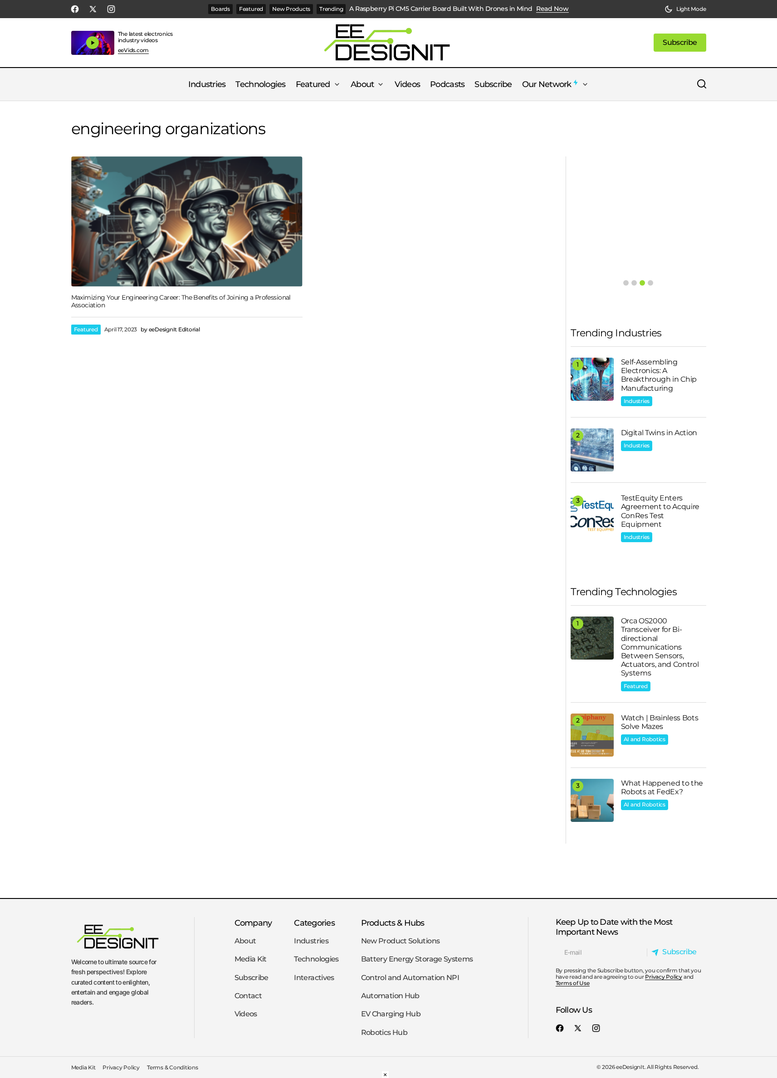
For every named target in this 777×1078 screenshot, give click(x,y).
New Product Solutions (400, 941)
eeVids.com (133, 50)
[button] (685, 9)
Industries (637, 401)
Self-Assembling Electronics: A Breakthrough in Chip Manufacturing (659, 375)
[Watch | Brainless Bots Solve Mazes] (592, 735)
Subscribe (252, 977)
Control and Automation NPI (410, 977)
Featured (251, 8)
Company (253, 923)
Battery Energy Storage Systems (417, 959)
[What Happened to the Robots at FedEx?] (592, 800)
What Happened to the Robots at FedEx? (662, 787)
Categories (314, 923)
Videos (246, 1014)
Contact (248, 995)
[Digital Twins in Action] (592, 449)
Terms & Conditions (172, 1067)
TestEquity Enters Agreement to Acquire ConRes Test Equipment (660, 511)
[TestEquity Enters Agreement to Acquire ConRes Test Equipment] (592, 515)
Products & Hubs (393, 923)
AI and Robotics (644, 739)
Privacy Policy (663, 976)
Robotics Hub (384, 1032)
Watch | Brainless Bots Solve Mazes (660, 722)
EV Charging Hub (390, 1014)
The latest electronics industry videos (145, 37)
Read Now (552, 9)
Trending (331, 8)
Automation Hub (390, 995)
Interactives (314, 977)
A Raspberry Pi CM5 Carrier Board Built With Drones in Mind (441, 9)
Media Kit (251, 959)
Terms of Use (573, 983)
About (245, 941)
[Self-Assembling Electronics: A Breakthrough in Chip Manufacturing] (592, 379)
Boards (220, 8)
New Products (291, 8)
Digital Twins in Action (659, 432)
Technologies (316, 959)
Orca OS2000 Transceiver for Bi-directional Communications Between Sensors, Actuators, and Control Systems (660, 647)
